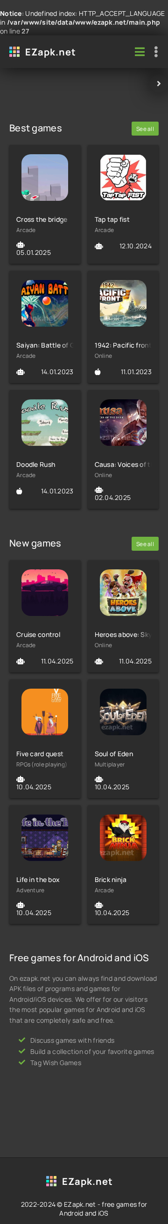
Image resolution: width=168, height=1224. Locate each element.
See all (145, 129)
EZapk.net (50, 52)
